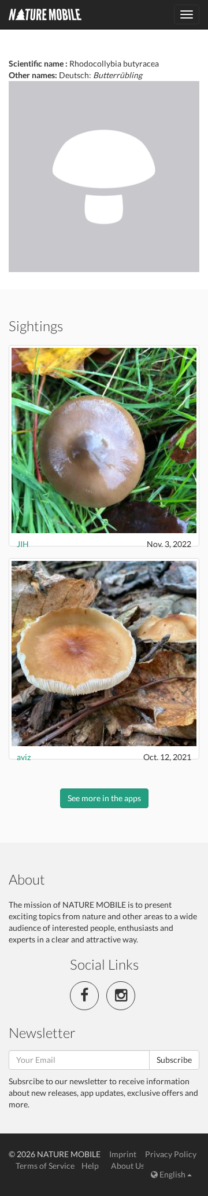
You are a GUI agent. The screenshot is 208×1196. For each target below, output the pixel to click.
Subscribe (174, 1060)
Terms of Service (45, 1166)
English (172, 1174)
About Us (127, 1166)
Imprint (122, 1154)
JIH (23, 544)
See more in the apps (104, 798)
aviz (24, 757)
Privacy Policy (170, 1154)
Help (90, 1166)
